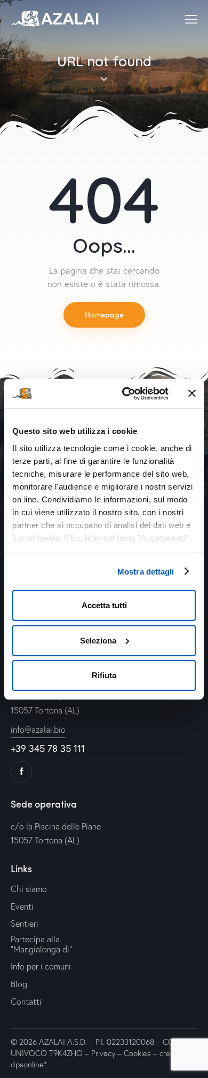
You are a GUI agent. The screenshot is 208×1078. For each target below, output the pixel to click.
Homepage (104, 314)
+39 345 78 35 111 (48, 748)
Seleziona (98, 640)
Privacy (103, 1053)
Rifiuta (104, 675)
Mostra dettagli (145, 571)
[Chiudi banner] (192, 393)
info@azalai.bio (38, 729)
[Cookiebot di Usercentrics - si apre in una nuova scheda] (126, 393)
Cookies (137, 1053)
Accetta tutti (104, 605)
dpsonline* (29, 1064)
